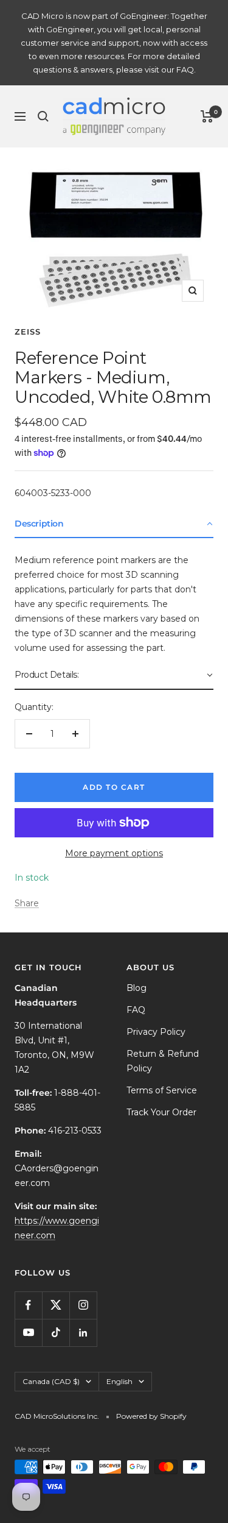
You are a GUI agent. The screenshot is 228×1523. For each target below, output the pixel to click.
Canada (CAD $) (51, 1381)
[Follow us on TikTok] (55, 1332)
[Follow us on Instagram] (83, 1305)
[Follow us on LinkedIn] (83, 1332)
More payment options (114, 853)
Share (27, 903)
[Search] (43, 116)
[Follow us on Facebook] (28, 1305)
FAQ (135, 1009)
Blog (136, 987)
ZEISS (28, 331)
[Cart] (207, 116)
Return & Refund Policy (162, 1061)
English (119, 1381)
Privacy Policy (155, 1031)
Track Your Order (161, 1112)
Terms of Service (161, 1090)
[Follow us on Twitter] (55, 1305)
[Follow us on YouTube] (28, 1332)
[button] (114, 524)
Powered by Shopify (151, 1416)
